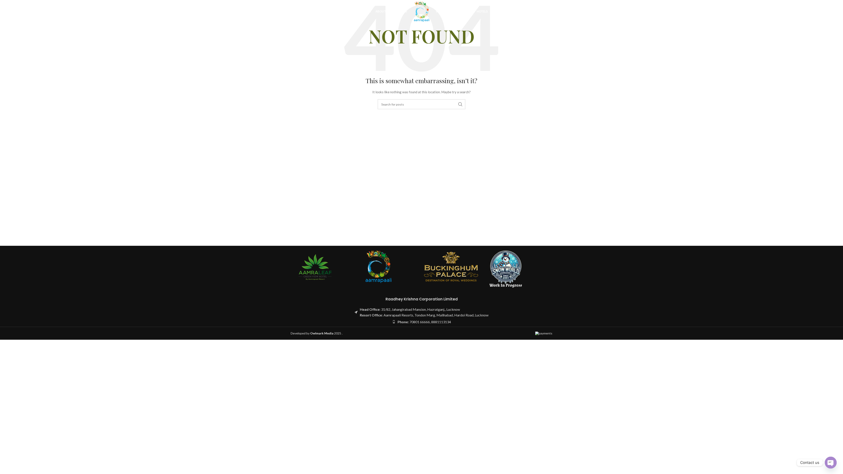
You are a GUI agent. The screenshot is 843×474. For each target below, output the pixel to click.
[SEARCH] (460, 104)
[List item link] (421, 322)
